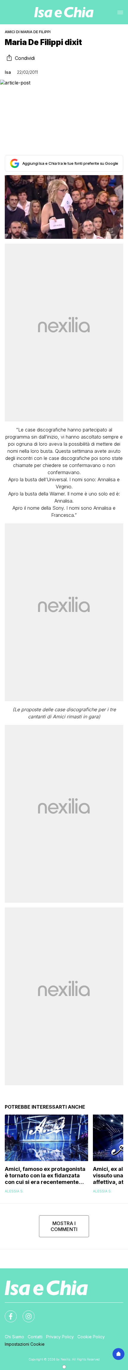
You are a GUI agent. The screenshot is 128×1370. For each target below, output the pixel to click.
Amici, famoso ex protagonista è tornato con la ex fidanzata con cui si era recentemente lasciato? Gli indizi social (45, 1175)
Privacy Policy (60, 1336)
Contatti (35, 1336)
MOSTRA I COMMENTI (64, 1226)
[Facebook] (7, 1312)
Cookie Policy (91, 1336)
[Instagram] (25, 1312)
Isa (8, 72)
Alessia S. (14, 1191)
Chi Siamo (14, 1336)
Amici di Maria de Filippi (28, 32)
